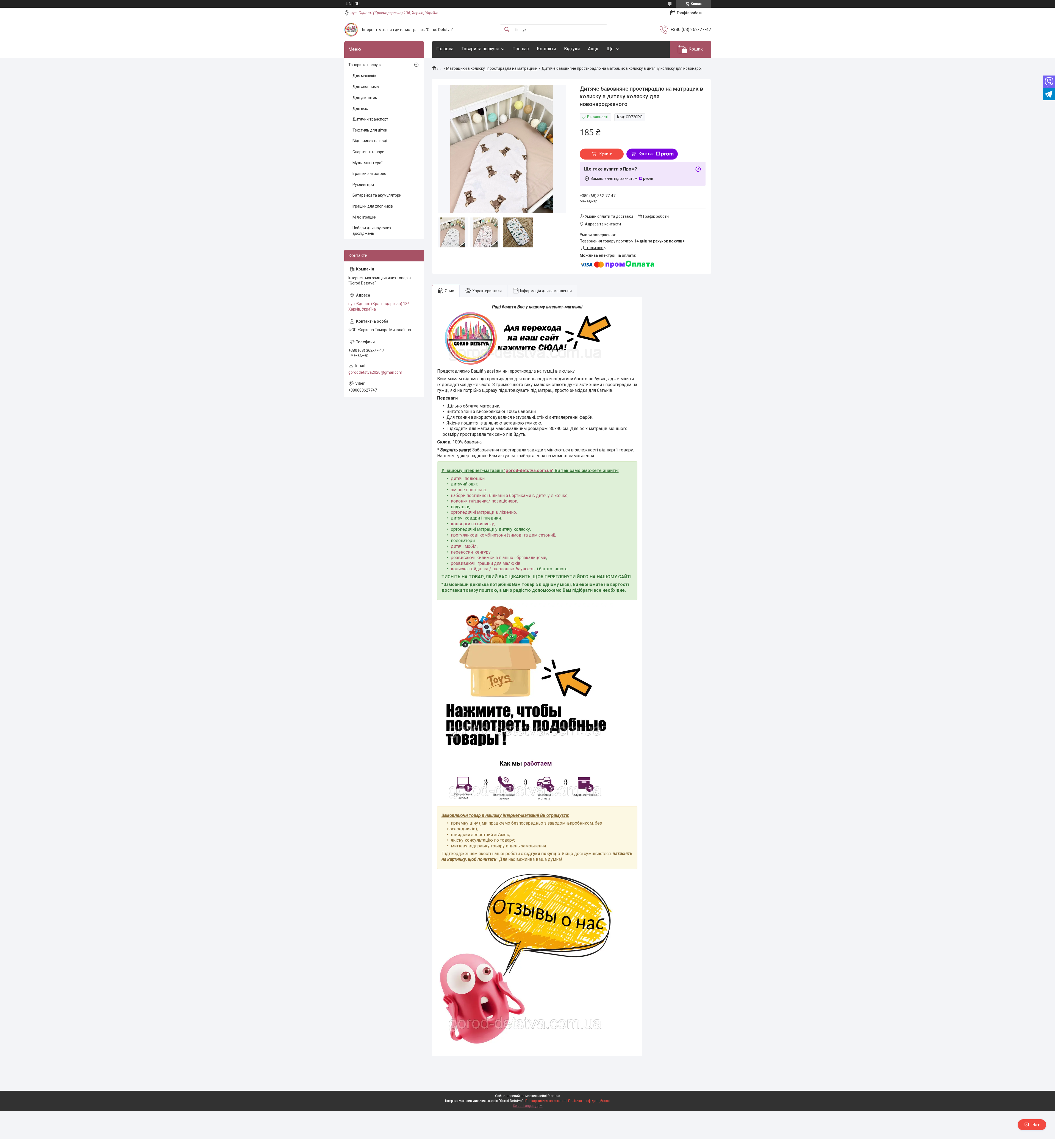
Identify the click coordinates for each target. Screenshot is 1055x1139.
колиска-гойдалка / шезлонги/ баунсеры (493, 568)
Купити (605, 154)
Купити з (646, 154)
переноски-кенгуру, (471, 552)
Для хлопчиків (365, 86)
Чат (1036, 1125)
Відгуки (572, 48)
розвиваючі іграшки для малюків (486, 563)
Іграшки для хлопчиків (372, 206)
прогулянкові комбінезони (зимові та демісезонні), (503, 535)
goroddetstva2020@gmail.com (375, 372)
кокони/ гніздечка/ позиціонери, (484, 501)
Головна (444, 48)
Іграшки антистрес (369, 173)
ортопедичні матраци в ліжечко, (484, 512)
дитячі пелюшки (468, 478)
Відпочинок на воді (369, 141)
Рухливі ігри (363, 184)
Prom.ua (554, 1096)
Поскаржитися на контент (545, 1101)
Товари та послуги (480, 48)
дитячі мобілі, (464, 546)
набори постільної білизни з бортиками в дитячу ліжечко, (509, 495)
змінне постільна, (469, 489)
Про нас (520, 48)
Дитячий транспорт (370, 119)
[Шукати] (507, 30)
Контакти (546, 48)
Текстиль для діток (369, 130)
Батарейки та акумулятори (376, 195)
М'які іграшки (364, 217)
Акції (593, 48)
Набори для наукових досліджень (371, 231)
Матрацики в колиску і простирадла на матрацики (491, 68)
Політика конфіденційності (589, 1101)
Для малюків (364, 76)
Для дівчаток (364, 97)
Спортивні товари (368, 152)
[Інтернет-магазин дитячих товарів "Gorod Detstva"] (351, 30)
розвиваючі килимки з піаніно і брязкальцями (498, 557)
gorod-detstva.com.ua (529, 470)
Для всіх (360, 108)
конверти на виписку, (473, 523)
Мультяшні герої (367, 163)
